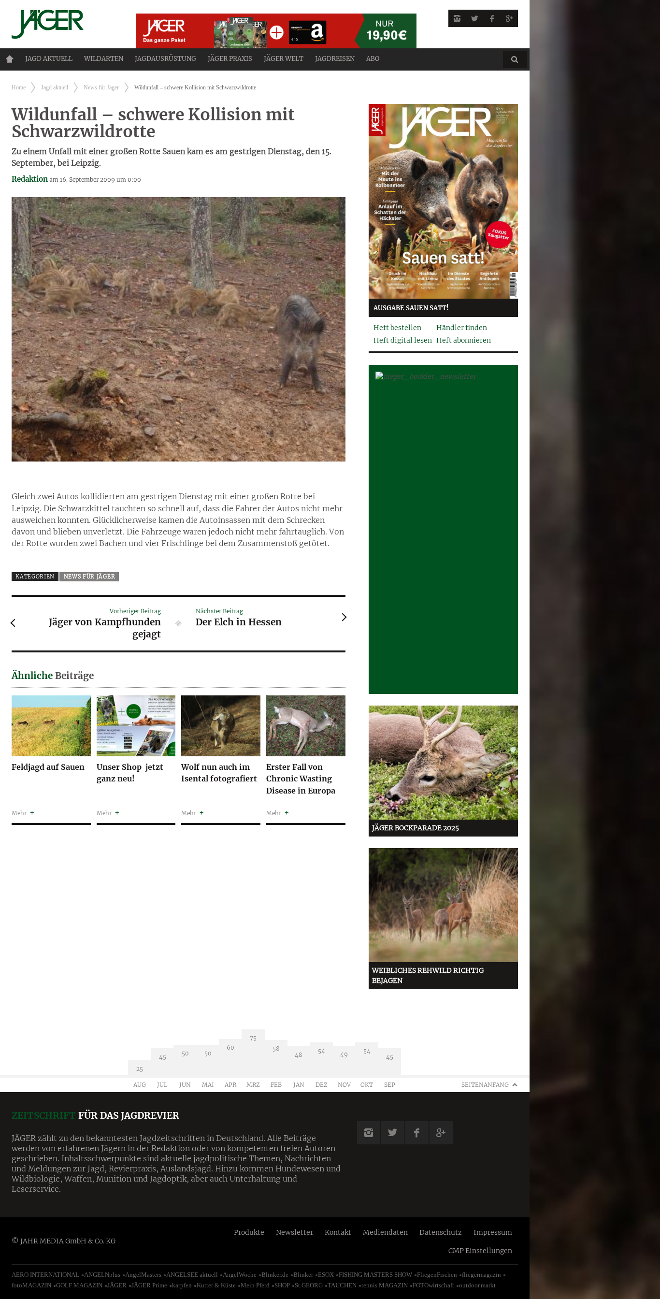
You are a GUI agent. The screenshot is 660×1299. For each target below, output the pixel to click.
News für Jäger (101, 87)
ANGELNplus (102, 1274)
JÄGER (117, 1285)
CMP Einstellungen (480, 1250)
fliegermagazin (481, 1274)
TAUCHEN (342, 1285)
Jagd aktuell (48, 59)
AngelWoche (240, 1274)
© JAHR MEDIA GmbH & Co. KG (63, 1241)
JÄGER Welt (283, 59)
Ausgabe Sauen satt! (411, 308)
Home (9, 59)
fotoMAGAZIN (31, 1285)
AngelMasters (143, 1274)
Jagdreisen (335, 59)
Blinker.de (274, 1274)
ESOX (326, 1274)
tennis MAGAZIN (384, 1285)
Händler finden (461, 327)
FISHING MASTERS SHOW (375, 1274)
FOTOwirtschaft (433, 1285)
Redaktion (30, 179)
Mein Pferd (255, 1285)
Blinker (303, 1274)
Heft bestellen (397, 327)
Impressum (492, 1232)
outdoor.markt (477, 1285)
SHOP (282, 1285)
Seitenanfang (485, 1084)
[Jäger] (62, 24)
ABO (372, 59)
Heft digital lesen (402, 340)
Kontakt (338, 1232)
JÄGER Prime (149, 1285)
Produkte (249, 1232)
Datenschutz (440, 1232)
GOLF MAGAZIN (79, 1285)
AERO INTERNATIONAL (45, 1274)
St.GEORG (309, 1285)
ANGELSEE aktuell (192, 1274)
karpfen (182, 1285)
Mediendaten (385, 1232)
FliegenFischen (437, 1274)
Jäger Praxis (230, 59)
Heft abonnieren (463, 340)
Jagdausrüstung (165, 59)
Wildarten (103, 59)
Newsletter (294, 1232)
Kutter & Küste (216, 1285)
